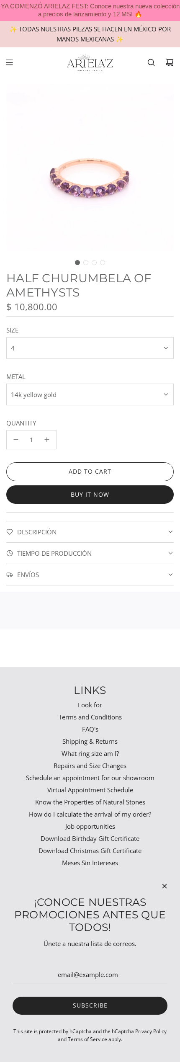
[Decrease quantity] (16, 439)
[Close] (164, 886)
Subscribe (90, 1005)
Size (12, 330)
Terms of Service (87, 1039)
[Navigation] (9, 62)
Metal (16, 376)
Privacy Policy (151, 1031)
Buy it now (90, 494)
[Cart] (169, 62)
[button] (77, 262)
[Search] (151, 62)
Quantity (21, 423)
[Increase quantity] (47, 439)
